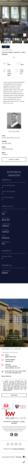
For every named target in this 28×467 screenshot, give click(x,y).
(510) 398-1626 (9, 361)
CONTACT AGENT (14, 159)
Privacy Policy (7, 390)
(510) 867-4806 (6, 143)
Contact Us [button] (14, 337)
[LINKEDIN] (16, 444)
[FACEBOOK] (7, 444)
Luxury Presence (18, 449)
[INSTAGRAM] (12, 444)
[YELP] (20, 444)
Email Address (6, 376)
